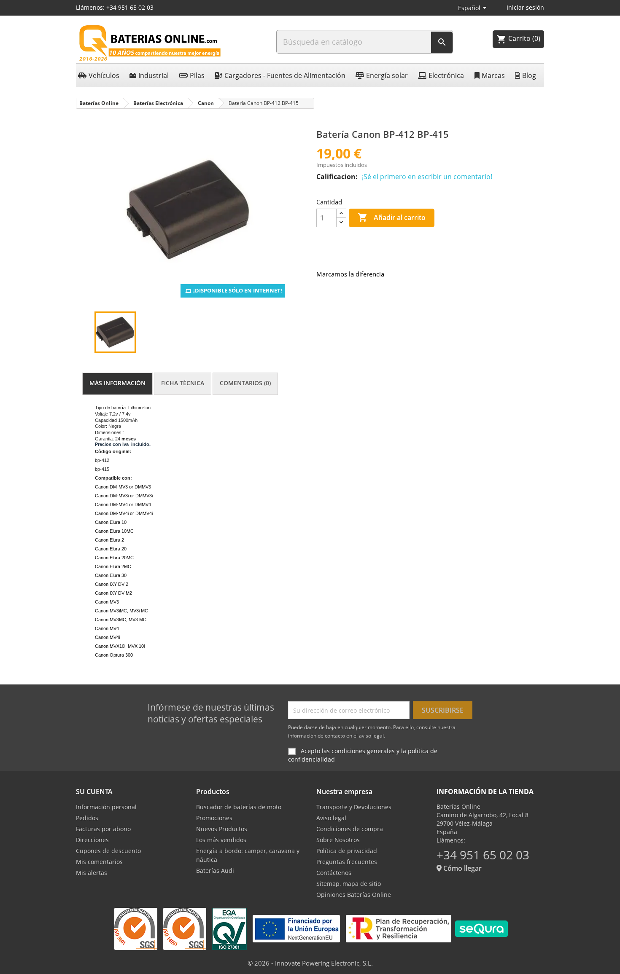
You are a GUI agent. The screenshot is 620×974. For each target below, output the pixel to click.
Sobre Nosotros (338, 840)
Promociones (214, 818)
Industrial (153, 75)
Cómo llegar (462, 868)
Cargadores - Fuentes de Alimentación (284, 75)
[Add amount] (341, 213)
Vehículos (104, 75)
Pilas (197, 75)
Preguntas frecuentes (346, 862)
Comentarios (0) (245, 383)
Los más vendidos (221, 840)
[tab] (117, 384)
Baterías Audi (215, 871)
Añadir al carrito (392, 217)
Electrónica (446, 75)
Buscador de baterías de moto (238, 807)
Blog (529, 75)
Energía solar (387, 75)
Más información (117, 383)
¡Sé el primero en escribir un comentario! (427, 176)
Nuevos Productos (221, 829)
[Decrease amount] (341, 222)
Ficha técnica (182, 383)
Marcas (493, 75)
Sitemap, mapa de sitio (348, 884)
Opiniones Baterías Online (353, 895)
